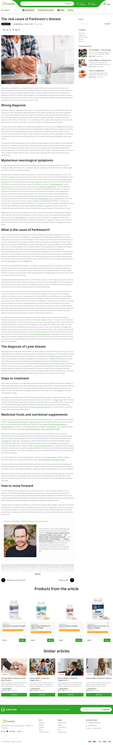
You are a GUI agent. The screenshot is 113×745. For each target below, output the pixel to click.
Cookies (60, 725)
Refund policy (62, 732)
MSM (58, 429)
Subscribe (106, 709)
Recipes (81, 39)
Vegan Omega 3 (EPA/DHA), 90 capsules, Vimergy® (85, 627)
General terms (62, 723)
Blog (71, 10)
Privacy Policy (62, 727)
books (15, 393)
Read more (14, 694)
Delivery (41, 725)
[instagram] (4, 731)
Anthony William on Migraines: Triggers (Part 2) (40, 679)
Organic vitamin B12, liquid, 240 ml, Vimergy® (31, 627)
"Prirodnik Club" (44, 732)
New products (29, 10)
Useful (62, 10)
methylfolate (49, 429)
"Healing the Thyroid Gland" (47, 187)
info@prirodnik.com (94, 723)
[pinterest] (13, 30)
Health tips (6, 24)
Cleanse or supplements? (97, 71)
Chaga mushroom (34, 422)
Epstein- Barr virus (7, 187)
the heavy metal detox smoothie (40, 407)
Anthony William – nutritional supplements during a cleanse (100, 50)
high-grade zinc (6, 441)
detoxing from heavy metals (42, 334)
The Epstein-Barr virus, (45, 199)
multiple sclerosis (54, 356)
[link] (19, 29)
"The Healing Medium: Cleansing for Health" (51, 460)
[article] (83, 53)
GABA (42, 429)
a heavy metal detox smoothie (43, 446)
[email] (16, 30)
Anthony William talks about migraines (99, 678)
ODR (59, 730)
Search (69, 4)
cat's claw (26, 441)
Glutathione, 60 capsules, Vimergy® (59, 626)
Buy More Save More (47, 10)
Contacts (41, 727)
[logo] (7, 3)
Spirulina (53, 443)
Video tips (82, 41)
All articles (82, 33)
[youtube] (7, 731)
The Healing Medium (19, 217)
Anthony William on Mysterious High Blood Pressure (13, 679)
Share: (4, 30)
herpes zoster (35, 182)
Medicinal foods (83, 37)
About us (41, 723)
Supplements (23, 624)
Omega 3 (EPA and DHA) (32, 429)
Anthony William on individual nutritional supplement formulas (100, 60)
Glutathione (52, 427)
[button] (108, 622)
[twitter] (11, 30)
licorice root (15, 441)
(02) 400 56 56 (92, 725)
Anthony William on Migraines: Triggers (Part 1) (68, 679)
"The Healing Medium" (56, 184)
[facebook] (8, 30)
